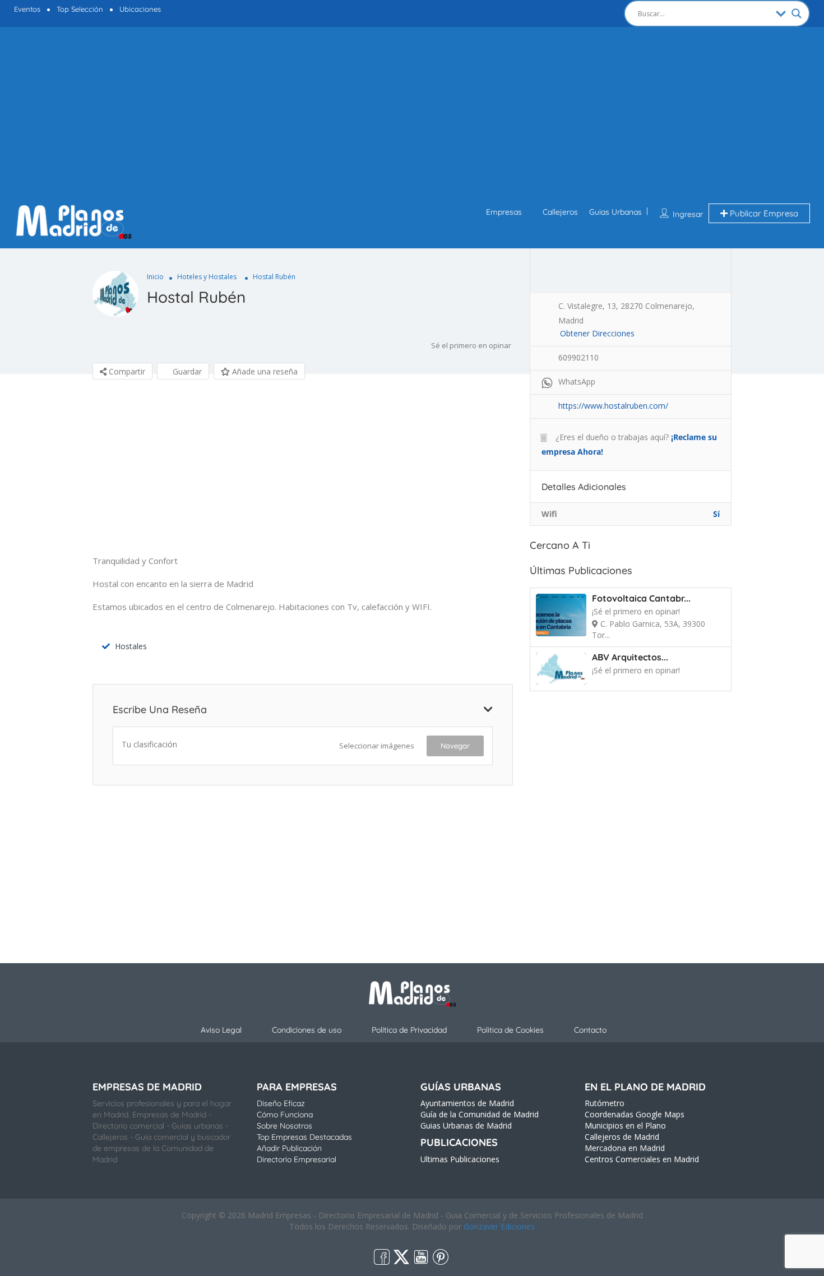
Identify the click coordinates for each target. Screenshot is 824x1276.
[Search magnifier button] (796, 13)
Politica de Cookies (510, 1030)
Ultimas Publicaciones (459, 1159)
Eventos (27, 8)
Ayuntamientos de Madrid (467, 1103)
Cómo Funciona (285, 1114)
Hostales (131, 646)
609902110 (578, 357)
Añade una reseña (264, 371)
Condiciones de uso (306, 1030)
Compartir (126, 371)
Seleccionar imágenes (376, 746)
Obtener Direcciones (597, 333)
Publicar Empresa (763, 213)
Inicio (155, 276)
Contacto (590, 1030)
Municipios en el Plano (625, 1125)
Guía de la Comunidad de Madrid (479, 1114)
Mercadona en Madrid (625, 1148)
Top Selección (80, 8)
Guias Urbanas (615, 212)
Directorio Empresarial (296, 1159)
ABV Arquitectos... (630, 657)
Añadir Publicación (289, 1148)
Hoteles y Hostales (207, 276)
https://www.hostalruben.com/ (613, 405)
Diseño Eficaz (281, 1103)
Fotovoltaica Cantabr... (641, 598)
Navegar (455, 745)
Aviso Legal (221, 1030)
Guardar (186, 371)
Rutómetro (604, 1103)
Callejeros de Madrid (622, 1136)
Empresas (504, 212)
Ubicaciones (140, 8)
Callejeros (560, 212)
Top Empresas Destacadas (304, 1137)
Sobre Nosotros (284, 1126)
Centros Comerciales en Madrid (642, 1159)
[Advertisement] (412, 116)
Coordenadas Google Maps (634, 1114)
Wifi (549, 513)
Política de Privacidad (409, 1030)
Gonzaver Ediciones (499, 1226)
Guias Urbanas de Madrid (466, 1125)
